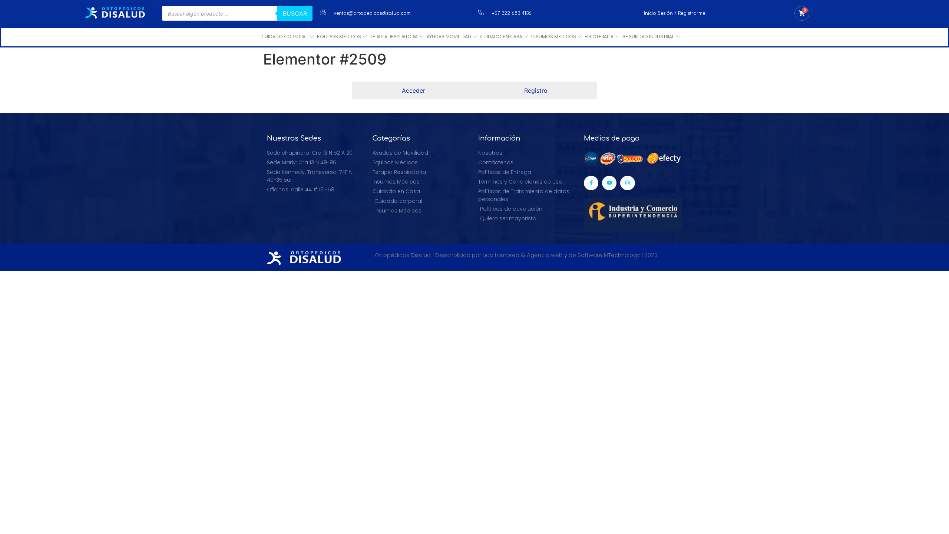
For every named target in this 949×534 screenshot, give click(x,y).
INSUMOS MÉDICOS (553, 36)
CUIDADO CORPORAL (284, 36)
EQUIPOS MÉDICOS (339, 36)
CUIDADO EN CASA (501, 36)
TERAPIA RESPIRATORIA (394, 36)
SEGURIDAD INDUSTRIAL (648, 36)
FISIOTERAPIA (599, 36)
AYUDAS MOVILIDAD (449, 36)
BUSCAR (295, 13)
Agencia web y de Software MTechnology (583, 255)
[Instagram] (627, 183)
